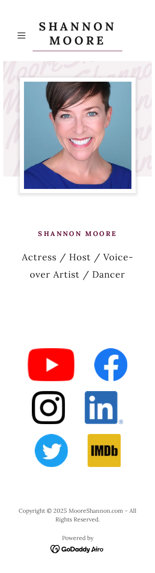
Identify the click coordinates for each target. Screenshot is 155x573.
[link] (78, 35)
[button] (23, 35)
